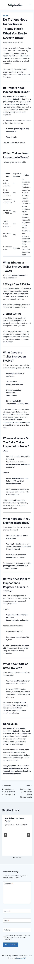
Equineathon (8, 42)
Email (6, 921)
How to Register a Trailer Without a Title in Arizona (8, 790)
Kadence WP (21, 958)
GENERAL (6, 16)
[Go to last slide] (5, 835)
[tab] (13, 857)
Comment (8, 884)
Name (7, 911)
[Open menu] (30, 4)
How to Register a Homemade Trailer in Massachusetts (26, 791)
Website (7, 930)
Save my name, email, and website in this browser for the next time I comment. (18, 937)
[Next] (28, 835)
